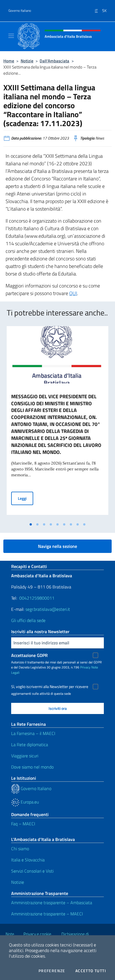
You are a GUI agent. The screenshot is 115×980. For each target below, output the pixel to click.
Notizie (27, 61)
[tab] (31, 524)
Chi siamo (20, 848)
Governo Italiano (19, 10)
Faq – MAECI (23, 823)
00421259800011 (36, 598)
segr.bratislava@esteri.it (47, 609)
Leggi (25, 498)
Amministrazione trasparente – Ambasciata (51, 902)
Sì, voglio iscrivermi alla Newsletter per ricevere (49, 687)
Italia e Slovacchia (28, 859)
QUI (73, 293)
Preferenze (52, 971)
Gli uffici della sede (28, 620)
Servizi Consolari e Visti (32, 871)
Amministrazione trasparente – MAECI (47, 913)
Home (8, 61)
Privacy (85, 667)
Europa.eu (29, 801)
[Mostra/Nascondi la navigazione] (11, 35)
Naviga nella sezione (57, 546)
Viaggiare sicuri (24, 755)
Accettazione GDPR (29, 655)
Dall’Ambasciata (54, 61)
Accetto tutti (90, 971)
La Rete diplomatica (29, 744)
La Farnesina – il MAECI (33, 733)
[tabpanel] (57, 422)
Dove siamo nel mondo (32, 767)
